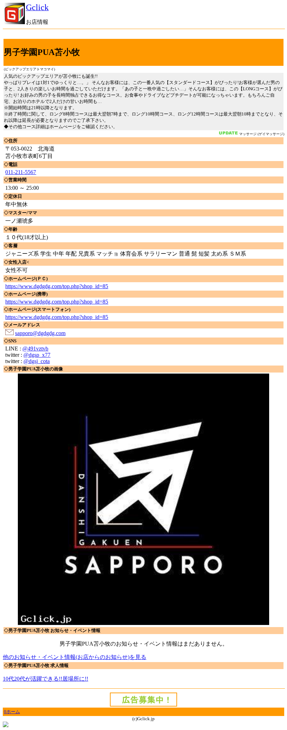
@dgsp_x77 (36, 355)
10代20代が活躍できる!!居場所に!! (45, 679)
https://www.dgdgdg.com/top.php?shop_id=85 (56, 286)
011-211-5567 (20, 172)
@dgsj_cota (36, 361)
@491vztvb (35, 349)
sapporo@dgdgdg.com (40, 333)
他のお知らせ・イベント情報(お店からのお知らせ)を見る (74, 657)
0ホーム (12, 711)
